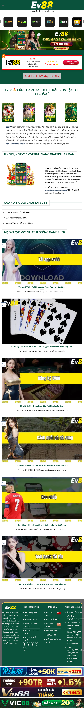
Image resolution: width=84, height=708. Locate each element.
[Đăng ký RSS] (32, 644)
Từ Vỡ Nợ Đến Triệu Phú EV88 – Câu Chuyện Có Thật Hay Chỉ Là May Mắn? (42, 347)
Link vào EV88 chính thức (71, 62)
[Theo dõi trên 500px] (24, 649)
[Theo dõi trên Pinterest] (28, 644)
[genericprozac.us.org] (42, 5)
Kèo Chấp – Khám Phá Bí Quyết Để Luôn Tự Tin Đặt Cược (42, 525)
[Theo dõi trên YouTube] (36, 644)
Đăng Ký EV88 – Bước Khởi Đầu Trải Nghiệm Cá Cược (42, 406)
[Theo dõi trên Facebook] (24, 644)
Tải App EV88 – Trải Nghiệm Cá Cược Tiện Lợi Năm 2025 (42, 287)
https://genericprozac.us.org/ (56, 190)
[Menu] (3, 5)
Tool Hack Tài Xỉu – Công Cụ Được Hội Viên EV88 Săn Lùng (42, 584)
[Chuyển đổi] (4, 212)
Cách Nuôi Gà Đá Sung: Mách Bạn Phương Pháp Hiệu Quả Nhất (42, 465)
